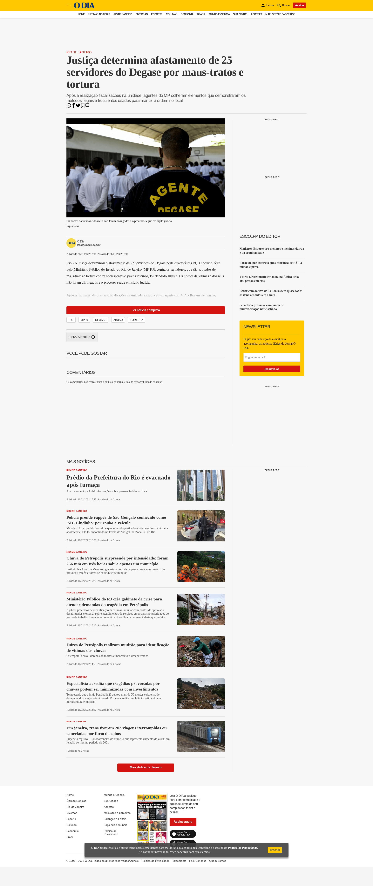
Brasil (201, 14)
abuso (118, 319)
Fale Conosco (197, 860)
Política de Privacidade (111, 832)
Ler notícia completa (146, 310)
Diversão (142, 14)
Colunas (171, 14)
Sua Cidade (240, 14)
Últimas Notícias (99, 14)
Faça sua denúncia (115, 824)
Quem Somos (217, 860)
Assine (299, 5)
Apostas (256, 14)
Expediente (179, 860)
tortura (136, 319)
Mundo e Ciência (219, 14)
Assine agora (183, 821)
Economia (187, 14)
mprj (84, 319)
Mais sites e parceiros (280, 14)
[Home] (84, 7)
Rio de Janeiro (122, 14)
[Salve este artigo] (82, 106)
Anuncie (134, 860)
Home (81, 14)
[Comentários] (87, 106)
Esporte (156, 14)
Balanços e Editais (115, 818)
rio (71, 319)
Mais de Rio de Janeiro (145, 767)
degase (100, 319)
